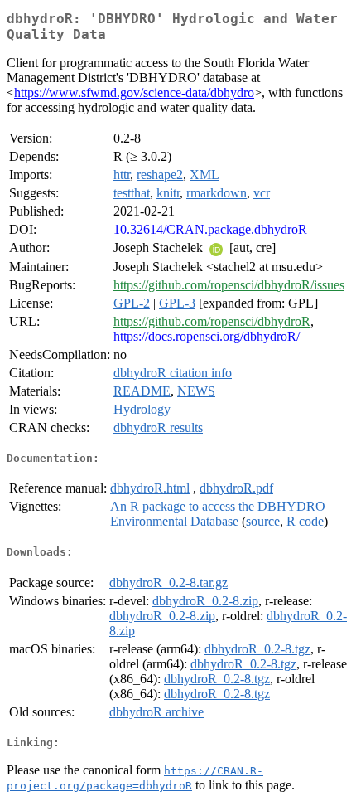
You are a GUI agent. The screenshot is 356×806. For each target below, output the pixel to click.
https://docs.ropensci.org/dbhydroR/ (206, 336)
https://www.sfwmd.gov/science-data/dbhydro (134, 92)
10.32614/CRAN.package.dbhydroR (210, 229)
